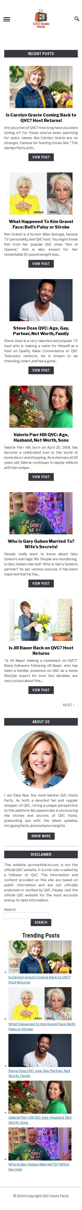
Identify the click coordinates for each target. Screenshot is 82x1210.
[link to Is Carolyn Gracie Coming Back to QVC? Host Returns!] (41, 87)
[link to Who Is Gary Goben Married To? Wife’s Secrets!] (41, 513)
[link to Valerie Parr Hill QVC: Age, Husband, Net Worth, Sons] (41, 407)
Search (10, 910)
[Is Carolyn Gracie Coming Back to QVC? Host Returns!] (39, 972)
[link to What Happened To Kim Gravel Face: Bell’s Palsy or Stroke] (41, 193)
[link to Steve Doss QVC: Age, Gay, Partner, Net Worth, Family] (41, 300)
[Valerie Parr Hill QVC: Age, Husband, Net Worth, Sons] (39, 1113)
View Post (41, 157)
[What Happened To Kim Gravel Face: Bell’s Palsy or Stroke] (39, 1019)
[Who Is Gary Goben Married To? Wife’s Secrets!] (39, 1159)
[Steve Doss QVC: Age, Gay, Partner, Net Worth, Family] (39, 1066)
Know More (41, 836)
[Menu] (6, 20)
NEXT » (68, 705)
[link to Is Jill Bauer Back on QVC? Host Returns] (41, 620)
